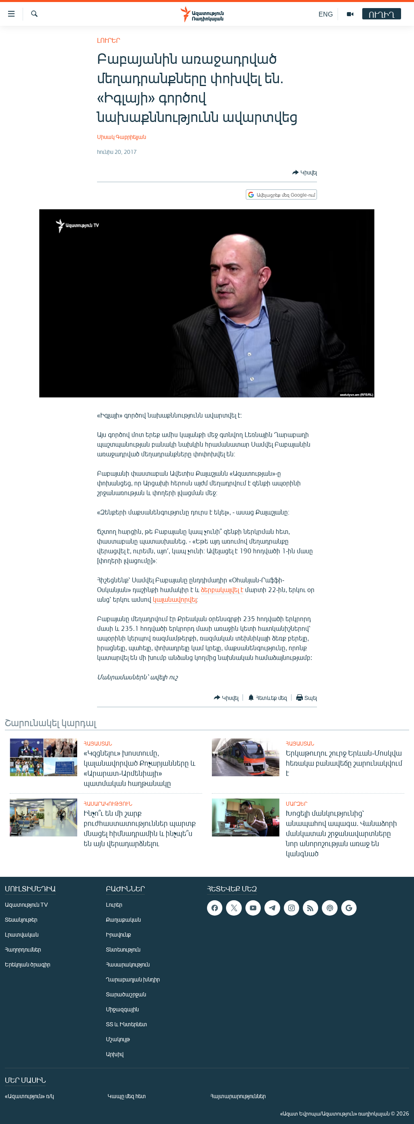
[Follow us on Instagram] (291, 908)
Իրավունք (118, 934)
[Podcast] (329, 908)
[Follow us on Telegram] (272, 908)
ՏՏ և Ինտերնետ (126, 1024)
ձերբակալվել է (222, 589)
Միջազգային (122, 1009)
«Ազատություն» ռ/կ (29, 1095)
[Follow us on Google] (349, 908)
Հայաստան (98, 743)
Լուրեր (108, 40)
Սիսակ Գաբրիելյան (121, 136)
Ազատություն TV (26, 904)
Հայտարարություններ (238, 1095)
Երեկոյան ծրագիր (27, 964)
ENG (326, 14)
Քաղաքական (123, 919)
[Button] (304, 172)
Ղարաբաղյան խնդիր (133, 979)
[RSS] (310, 908)
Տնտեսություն (123, 949)
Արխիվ (114, 1053)
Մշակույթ (118, 1039)
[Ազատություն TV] (350, 14)
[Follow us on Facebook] (214, 908)
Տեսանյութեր (21, 919)
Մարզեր (296, 803)
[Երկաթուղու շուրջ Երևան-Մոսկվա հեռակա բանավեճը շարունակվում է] (245, 757)
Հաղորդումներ (23, 949)
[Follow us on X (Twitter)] (233, 908)
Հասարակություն (108, 803)
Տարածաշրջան (126, 994)
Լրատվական (21, 934)
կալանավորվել (174, 599)
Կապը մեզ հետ (127, 1095)
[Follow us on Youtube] (253, 908)
